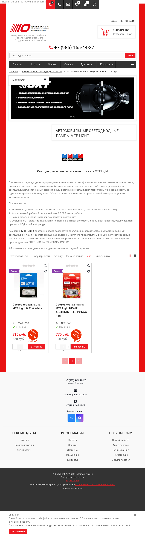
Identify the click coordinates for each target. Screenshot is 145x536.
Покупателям (120, 433)
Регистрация (127, 21)
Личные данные (120, 450)
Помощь (105, 64)
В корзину (36, 346)
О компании (72, 455)
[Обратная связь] (68, 4)
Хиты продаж (24, 450)
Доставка (86, 64)
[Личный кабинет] (94, 4)
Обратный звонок (75, 384)
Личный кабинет (120, 440)
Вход (114, 21)
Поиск (130, 55)
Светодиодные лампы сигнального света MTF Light (72, 171)
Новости (35, 64)
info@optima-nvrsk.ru (76, 394)
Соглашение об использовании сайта (95, 484)
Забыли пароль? (121, 460)
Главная (17, 64)
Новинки (24, 440)
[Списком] (134, 255)
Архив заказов (121, 445)
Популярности (41, 256)
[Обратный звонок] (59, 4)
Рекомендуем (24, 433)
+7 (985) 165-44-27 (74, 47)
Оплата (52, 64)
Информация (72, 433)
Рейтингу (57, 256)
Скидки (68, 64)
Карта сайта (72, 480)
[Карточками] (130, 255)
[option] (72, 98)
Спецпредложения (24, 445)
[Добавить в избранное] (45, 271)
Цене (88, 256)
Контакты (72, 460)
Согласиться (18, 531)
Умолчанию (103, 256)
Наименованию (74, 256)
